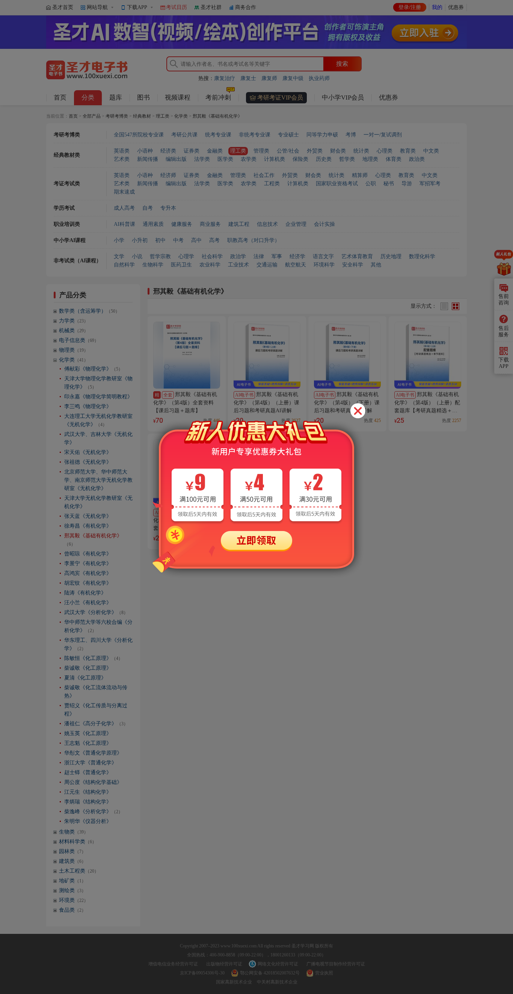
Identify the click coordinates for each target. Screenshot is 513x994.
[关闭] (357, 410)
